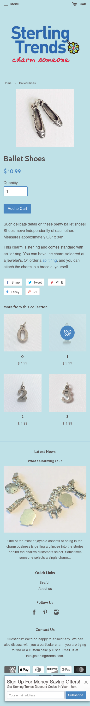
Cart (82, 3)
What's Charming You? (45, 461)
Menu (14, 3)
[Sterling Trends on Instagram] (56, 612)
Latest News (45, 451)
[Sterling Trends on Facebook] (34, 612)
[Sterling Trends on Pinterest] (45, 612)
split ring (49, 260)
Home (8, 83)
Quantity (11, 182)
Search (45, 582)
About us (45, 588)
